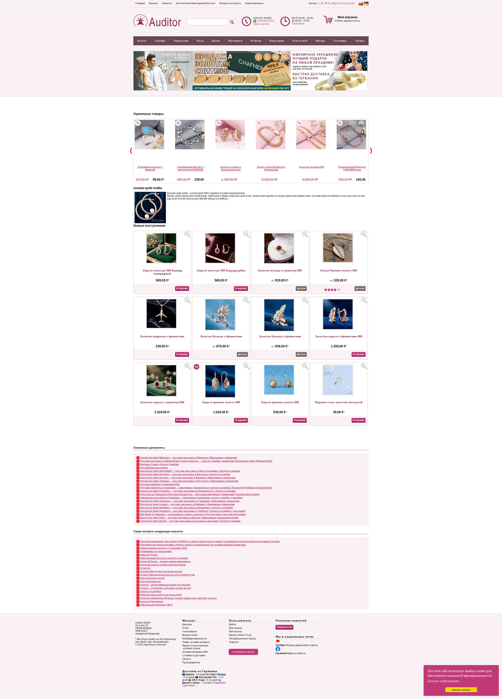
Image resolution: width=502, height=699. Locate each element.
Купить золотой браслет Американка (271, 168)
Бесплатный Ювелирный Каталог (195, 3)
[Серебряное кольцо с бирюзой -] (150, 134)
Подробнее (298, 23)
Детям (216, 40)
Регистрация (348, 3)
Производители (191, 662)
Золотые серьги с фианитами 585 (338, 336)
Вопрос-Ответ (190, 635)
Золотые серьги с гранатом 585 (162, 402)
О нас (185, 628)
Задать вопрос (261, 24)
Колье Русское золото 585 (338, 270)
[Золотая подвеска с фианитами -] (162, 327)
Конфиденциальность (194, 638)
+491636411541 (265, 20)
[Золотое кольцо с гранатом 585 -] (280, 263)
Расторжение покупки (243, 652)
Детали (301, 288)
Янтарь (320, 40)
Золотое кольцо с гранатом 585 (280, 270)
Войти (335, 3)
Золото (141, 40)
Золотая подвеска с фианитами (162, 336)
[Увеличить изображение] (187, 234)
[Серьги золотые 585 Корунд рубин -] (221, 262)
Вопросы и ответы (230, 3)
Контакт (153, 3)
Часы (200, 40)
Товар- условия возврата (196, 642)
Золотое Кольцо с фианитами (221, 336)
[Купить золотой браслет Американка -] (271, 134)
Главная (140, 3)
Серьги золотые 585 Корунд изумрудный (162, 272)
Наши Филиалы (254, 3)
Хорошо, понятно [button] (461, 690)
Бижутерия (276, 40)
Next (371, 151)
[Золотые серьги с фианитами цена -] (231, 134)
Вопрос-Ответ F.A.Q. (240, 635)
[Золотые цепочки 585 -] (311, 134)
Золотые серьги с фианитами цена (230, 168)
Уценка (360, 40)
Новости (167, 3)
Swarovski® (300, 40)
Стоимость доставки (193, 655)
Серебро (160, 40)
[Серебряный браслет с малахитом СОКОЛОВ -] (190, 134)
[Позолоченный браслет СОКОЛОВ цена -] (352, 134)
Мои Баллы (235, 631)
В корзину (182, 288)
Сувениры (340, 40)
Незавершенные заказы (242, 638)
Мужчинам (235, 40)
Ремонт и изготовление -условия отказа (195, 647)
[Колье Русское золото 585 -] (339, 261)
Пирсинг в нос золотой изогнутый (339, 402)
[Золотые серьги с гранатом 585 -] (162, 395)
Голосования (189, 631)
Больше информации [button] (443, 681)
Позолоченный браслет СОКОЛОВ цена (352, 168)
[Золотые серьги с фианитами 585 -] (339, 329)
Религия (256, 40)
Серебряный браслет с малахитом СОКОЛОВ (190, 168)
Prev (131, 151)
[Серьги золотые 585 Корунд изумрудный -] (162, 262)
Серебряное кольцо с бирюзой (150, 168)
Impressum (150, 644)
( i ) (319, 3)
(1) (338, 289)
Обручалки (181, 40)
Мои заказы (235, 628)
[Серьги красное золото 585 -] (221, 397)
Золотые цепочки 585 (311, 167)
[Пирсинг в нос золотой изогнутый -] (339, 394)
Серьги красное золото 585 (221, 402)
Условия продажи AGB (194, 652)
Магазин (187, 624)
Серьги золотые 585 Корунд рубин (221, 270)
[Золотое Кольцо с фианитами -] (221, 329)
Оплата (186, 659)
